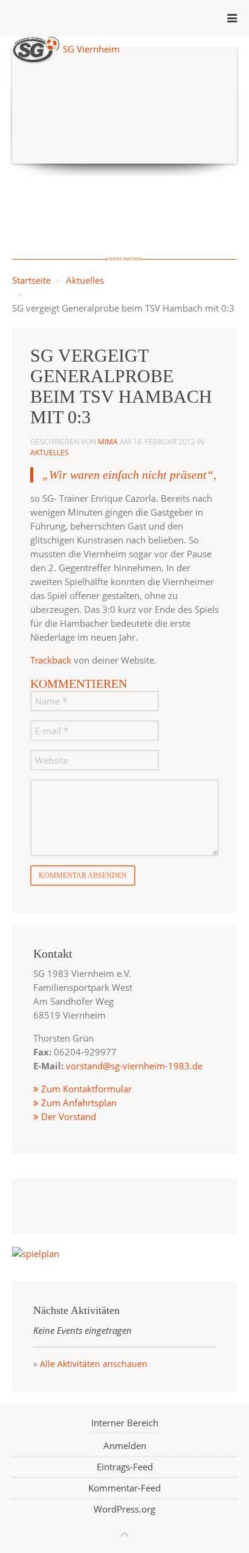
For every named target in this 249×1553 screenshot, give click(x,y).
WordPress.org (124, 1509)
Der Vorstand (67, 1116)
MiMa (108, 442)
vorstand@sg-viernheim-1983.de (134, 1066)
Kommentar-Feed (124, 1488)
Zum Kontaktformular (86, 1089)
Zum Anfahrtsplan (78, 1103)
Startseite (31, 280)
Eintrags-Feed (125, 1467)
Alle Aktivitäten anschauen (93, 1363)
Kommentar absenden (83, 875)
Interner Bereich (124, 1423)
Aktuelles (85, 280)
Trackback (50, 660)
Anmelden (124, 1445)
